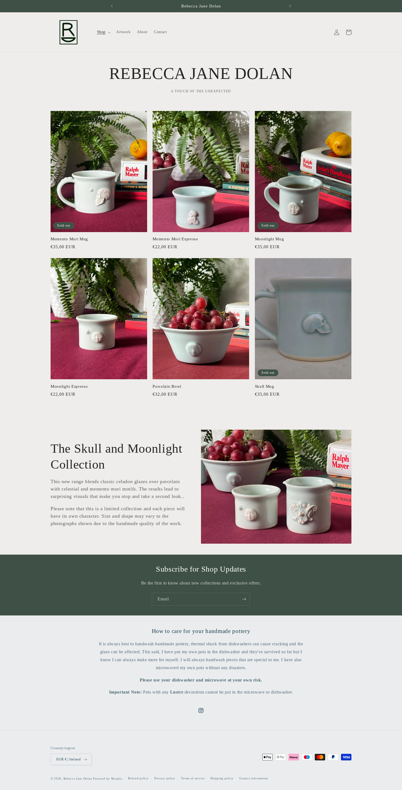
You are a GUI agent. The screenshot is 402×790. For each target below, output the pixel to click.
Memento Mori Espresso (175, 239)
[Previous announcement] (112, 6)
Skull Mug (264, 386)
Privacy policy (164, 778)
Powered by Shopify (108, 778)
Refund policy (138, 778)
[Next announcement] (290, 6)
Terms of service (193, 778)
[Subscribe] (244, 599)
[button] (103, 32)
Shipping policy (222, 778)
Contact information (253, 778)
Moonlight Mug (269, 239)
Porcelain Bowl (167, 386)
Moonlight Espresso (69, 386)
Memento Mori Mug (69, 239)
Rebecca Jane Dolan (77, 778)
